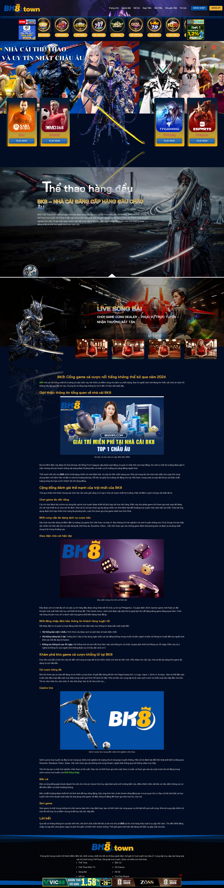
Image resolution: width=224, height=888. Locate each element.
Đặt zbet (174, 35)
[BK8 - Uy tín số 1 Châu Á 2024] (21, 8)
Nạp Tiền (147, 8)
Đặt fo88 (82, 35)
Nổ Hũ (137, 8)
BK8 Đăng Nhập (71, 772)
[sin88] (27, 22)
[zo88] (146, 882)
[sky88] (27, 33)
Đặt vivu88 (63, 35)
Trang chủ (114, 8)
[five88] (195, 22)
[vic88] (77, 882)
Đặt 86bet (119, 35)
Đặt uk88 (156, 35)
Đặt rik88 (101, 35)
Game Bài (126, 8)
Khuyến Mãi (171, 8)
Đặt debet (45, 35)
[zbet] (195, 33)
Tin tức (183, 8)
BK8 (41, 382)
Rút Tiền (158, 8)
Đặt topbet (137, 35)
